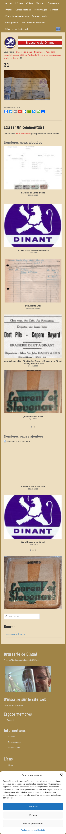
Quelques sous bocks (33, 416)
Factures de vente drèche (33, 193)
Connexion (11, 720)
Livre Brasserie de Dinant (33, 542)
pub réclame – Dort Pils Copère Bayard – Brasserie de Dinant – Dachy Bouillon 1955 (33, 362)
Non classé (39, 52)
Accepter (33, 806)
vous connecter (23, 133)
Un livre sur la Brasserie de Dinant (33, 250)
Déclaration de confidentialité (33, 830)
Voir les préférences (33, 823)
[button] (61, 775)
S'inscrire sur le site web (14, 705)
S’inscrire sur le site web (33, 487)
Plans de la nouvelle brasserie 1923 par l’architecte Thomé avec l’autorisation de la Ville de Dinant (32, 55)
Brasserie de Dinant (24, 52)
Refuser (33, 815)
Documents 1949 (33, 306)
